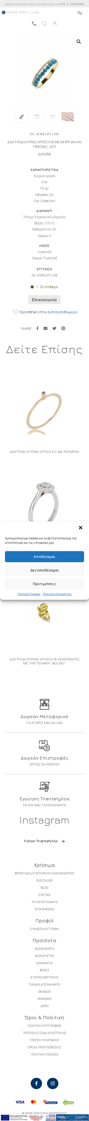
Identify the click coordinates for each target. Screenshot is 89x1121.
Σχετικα (44, 895)
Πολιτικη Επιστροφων (44, 1026)
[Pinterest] (63, 328)
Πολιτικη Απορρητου (50, 1113)
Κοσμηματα (44, 949)
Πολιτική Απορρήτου (57, 594)
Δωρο (44, 1006)
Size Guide (44, 880)
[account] (55, 23)
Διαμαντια (44, 963)
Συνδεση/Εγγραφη (44, 929)
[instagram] (52, 1083)
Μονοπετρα (44, 956)
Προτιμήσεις (44, 583)
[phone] (34, 23)
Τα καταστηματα (45, 902)
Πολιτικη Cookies (44, 1054)
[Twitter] (54, 328)
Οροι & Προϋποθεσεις (44, 1047)
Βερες (44, 970)
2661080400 (77, 3)
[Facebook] (37, 328)
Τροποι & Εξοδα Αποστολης (44, 1033)
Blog (44, 888)
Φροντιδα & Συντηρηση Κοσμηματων (44, 873)
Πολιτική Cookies (29, 594)
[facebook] (36, 1083)
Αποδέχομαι (44, 556)
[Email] (45, 328)
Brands (45, 992)
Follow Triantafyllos (41, 841)
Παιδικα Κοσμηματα (44, 984)
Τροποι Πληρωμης (44, 1040)
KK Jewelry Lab (44, 134)
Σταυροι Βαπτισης (44, 977)
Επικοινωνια (44, 909)
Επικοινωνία (44, 299)
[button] (81, 528)
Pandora (45, 999)
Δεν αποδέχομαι (44, 570)
